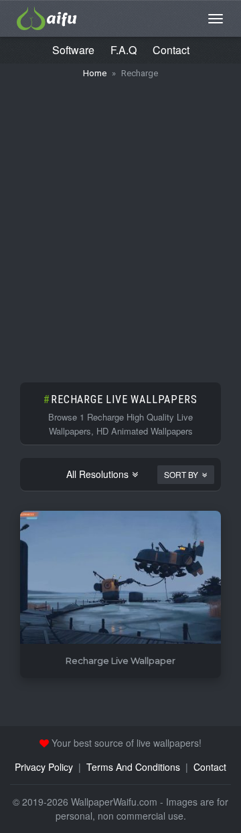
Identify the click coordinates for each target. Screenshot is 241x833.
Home (94, 73)
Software (73, 49)
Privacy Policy (44, 767)
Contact (171, 49)
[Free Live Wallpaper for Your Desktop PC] (47, 16)
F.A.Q (123, 49)
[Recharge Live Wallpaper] (120, 578)
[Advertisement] (120, 224)
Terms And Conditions (133, 767)
